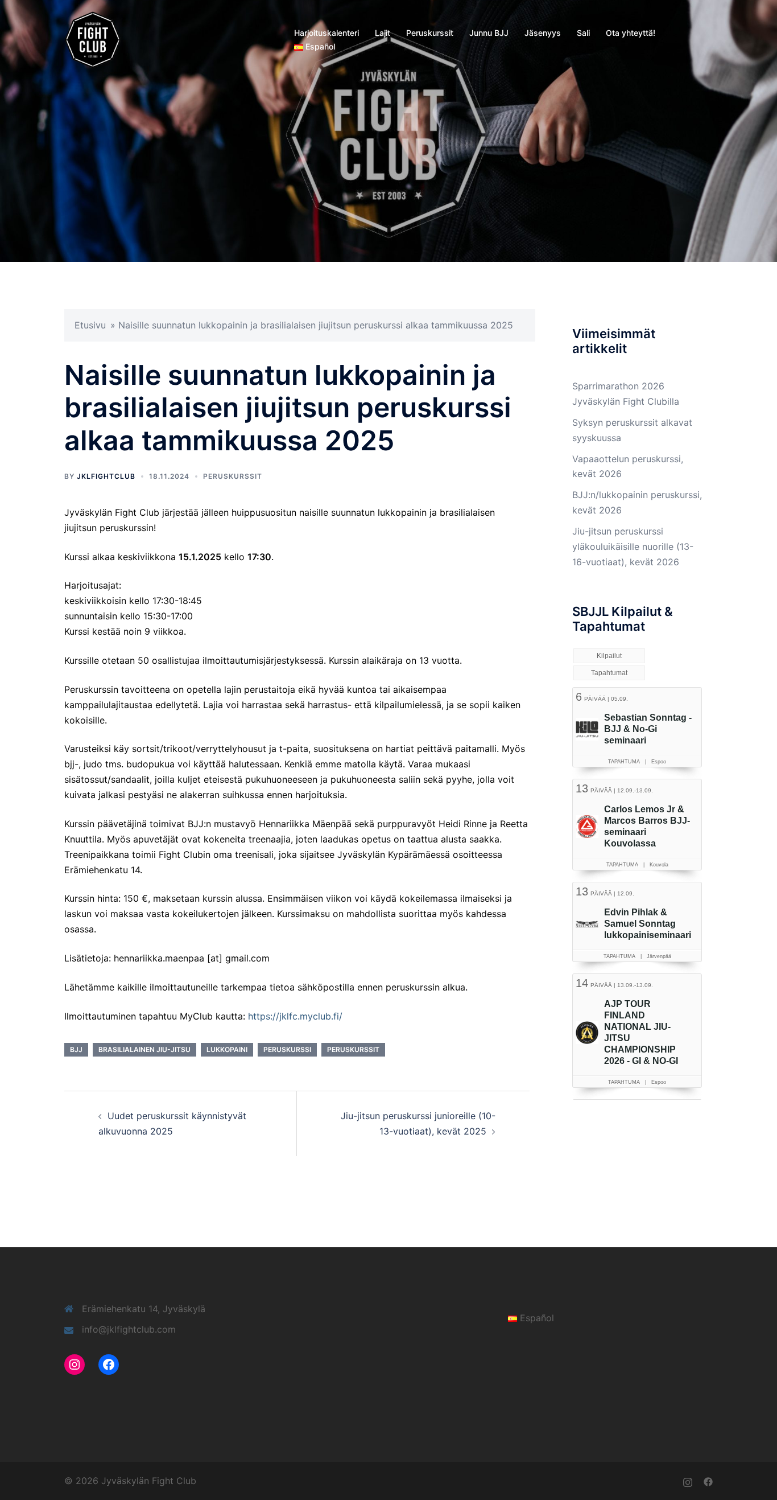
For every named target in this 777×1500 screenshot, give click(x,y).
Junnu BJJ (489, 33)
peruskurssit (353, 1049)
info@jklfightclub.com (129, 1329)
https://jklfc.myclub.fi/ (295, 1016)
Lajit (382, 33)
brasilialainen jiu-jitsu (144, 1049)
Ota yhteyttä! (630, 33)
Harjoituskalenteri (326, 33)
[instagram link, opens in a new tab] (687, 1480)
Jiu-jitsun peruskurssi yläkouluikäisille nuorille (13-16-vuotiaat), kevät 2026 (632, 546)
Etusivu (90, 325)
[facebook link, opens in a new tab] (708, 1480)
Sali (583, 33)
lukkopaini (226, 1049)
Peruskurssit (429, 33)
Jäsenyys (542, 33)
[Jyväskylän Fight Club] (92, 38)
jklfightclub (106, 476)
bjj (76, 1049)
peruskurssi (287, 1049)
